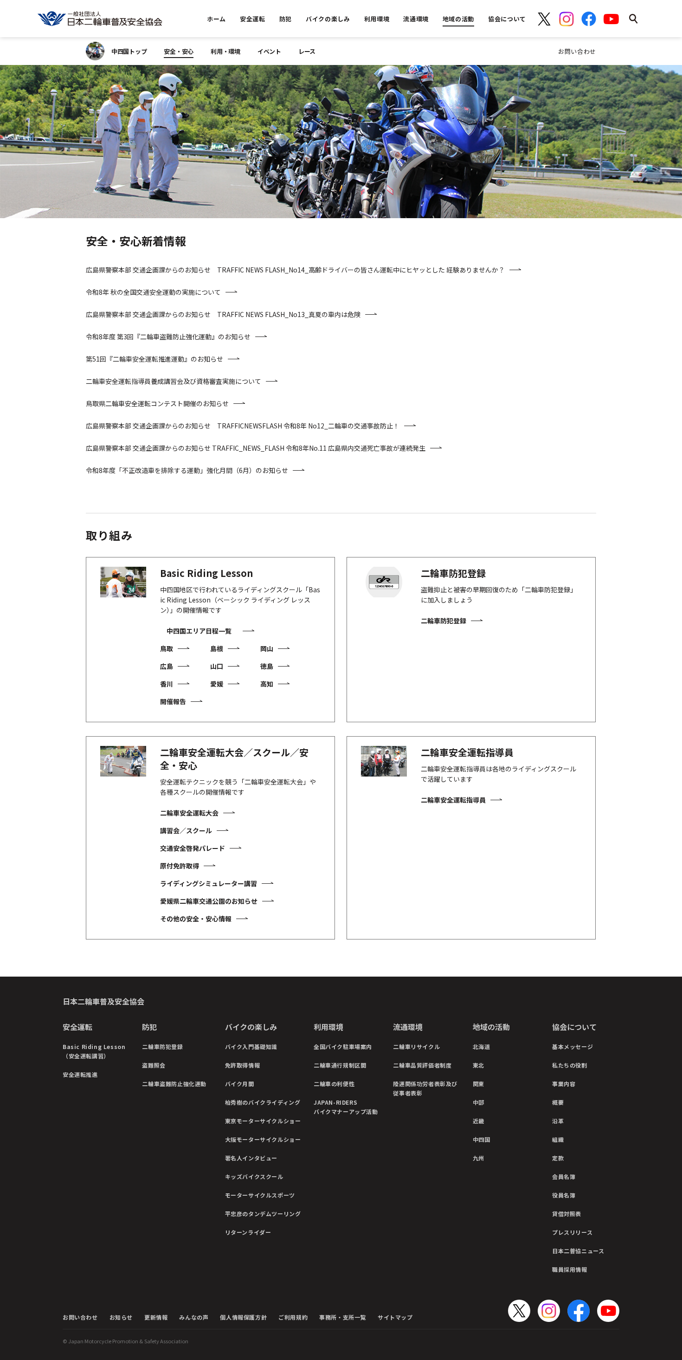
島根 (216, 648)
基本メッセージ (572, 1046)
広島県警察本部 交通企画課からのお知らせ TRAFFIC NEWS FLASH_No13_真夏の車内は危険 (223, 314)
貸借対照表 (566, 1214)
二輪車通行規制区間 (340, 1065)
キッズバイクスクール (254, 1176)
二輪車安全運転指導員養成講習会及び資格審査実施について (173, 381)
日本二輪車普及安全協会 (103, 1001)
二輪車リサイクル (416, 1046)
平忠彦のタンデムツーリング (263, 1214)
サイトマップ (395, 1317)
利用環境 (328, 1026)
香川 (166, 683)
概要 (558, 1102)
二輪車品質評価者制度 (422, 1065)
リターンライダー (248, 1232)
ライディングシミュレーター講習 (208, 883)
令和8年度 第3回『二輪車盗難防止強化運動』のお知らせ (168, 336)
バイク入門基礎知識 (251, 1046)
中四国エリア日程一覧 (199, 630)
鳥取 (166, 648)
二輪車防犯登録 (443, 620)
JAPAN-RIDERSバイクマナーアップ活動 (346, 1106)
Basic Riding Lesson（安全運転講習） (94, 1051)
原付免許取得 (179, 865)
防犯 (149, 1026)
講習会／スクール (186, 830)
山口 (216, 666)
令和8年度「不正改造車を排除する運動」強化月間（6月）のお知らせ (187, 470)
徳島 (266, 666)
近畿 (478, 1121)
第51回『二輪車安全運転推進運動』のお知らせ (154, 358)
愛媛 (216, 683)
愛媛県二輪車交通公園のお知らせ (208, 901)
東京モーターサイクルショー (263, 1121)
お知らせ (121, 1317)
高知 (266, 683)
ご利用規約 (293, 1317)
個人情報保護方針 (243, 1317)
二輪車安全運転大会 (189, 812)
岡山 (266, 648)
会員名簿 (563, 1176)
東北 (478, 1065)
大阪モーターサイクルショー (263, 1139)
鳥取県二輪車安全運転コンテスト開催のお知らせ (157, 403)
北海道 (481, 1046)
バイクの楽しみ (251, 1026)
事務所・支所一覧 (342, 1317)
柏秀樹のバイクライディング (263, 1102)
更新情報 (155, 1317)
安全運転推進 (80, 1074)
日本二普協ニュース (578, 1251)
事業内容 (563, 1084)
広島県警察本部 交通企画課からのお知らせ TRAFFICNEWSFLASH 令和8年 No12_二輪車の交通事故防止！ (242, 425)
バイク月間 (239, 1084)
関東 (478, 1084)
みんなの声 (193, 1317)
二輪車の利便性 (334, 1084)
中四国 (481, 1139)
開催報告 (173, 701)
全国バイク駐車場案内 (343, 1046)
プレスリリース (572, 1232)
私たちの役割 (569, 1065)
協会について (574, 1026)
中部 (478, 1102)
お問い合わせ (577, 51)
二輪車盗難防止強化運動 (174, 1084)
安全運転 (77, 1026)
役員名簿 (563, 1195)
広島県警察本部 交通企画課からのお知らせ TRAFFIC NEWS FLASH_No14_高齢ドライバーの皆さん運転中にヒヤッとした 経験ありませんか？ (295, 269)
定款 (558, 1158)
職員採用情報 (569, 1269)
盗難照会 (153, 1065)
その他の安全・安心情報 (196, 918)
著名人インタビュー (251, 1158)
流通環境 (408, 1026)
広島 (166, 666)
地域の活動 (491, 1026)
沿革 (558, 1121)
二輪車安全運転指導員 (453, 799)
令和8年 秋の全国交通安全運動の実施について (153, 292)
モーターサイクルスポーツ (260, 1195)
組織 (558, 1139)
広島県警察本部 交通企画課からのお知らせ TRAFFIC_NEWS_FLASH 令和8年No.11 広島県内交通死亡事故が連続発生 (255, 448)
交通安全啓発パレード (192, 848)
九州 (478, 1158)
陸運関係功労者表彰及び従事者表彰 (425, 1088)
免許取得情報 (242, 1065)
